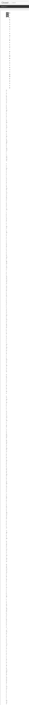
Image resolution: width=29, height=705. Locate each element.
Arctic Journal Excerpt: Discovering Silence (9, 50)
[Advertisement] (15, 36)
